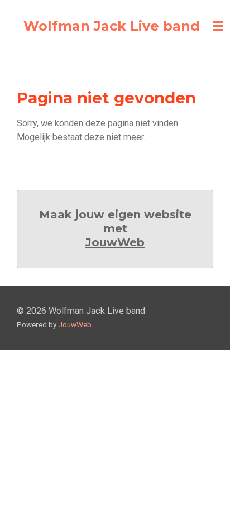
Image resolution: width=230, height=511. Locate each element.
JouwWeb (115, 242)
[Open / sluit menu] (217, 26)
